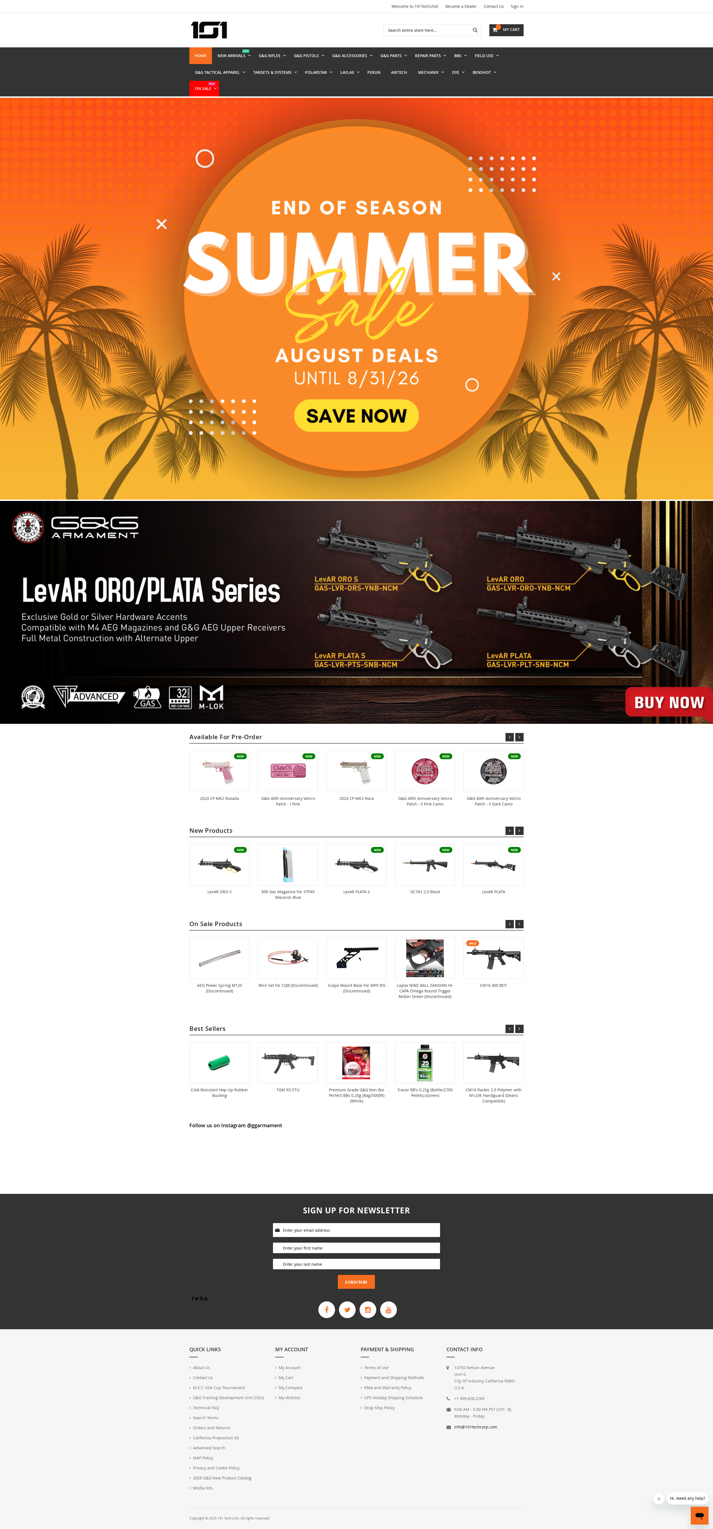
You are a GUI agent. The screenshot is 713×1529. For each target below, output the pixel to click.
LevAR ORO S (219, 891)
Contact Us (494, 6)
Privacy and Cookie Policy (216, 1467)
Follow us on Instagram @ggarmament (235, 1125)
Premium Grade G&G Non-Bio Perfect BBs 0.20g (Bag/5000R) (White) (356, 1095)
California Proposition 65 (216, 1437)
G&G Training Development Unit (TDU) (228, 1397)
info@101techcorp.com (475, 1427)
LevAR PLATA (493, 891)
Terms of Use (376, 1367)
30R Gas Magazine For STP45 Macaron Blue (288, 894)
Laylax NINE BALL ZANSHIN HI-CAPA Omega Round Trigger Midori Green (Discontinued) (425, 991)
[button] (359, 700)
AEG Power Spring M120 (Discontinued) (219, 988)
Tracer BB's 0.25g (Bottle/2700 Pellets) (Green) (425, 1092)
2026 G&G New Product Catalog (222, 1478)
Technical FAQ (206, 1407)
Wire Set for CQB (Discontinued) (288, 985)
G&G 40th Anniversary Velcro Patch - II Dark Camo (494, 801)
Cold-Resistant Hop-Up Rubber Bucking (219, 1092)
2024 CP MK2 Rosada (219, 798)
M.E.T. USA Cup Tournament (219, 1387)
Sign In (517, 6)
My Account (290, 1367)
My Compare (290, 1387)
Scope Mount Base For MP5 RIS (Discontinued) (356, 988)
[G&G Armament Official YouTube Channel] (388, 1309)
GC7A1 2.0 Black (425, 891)
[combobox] (432, 30)
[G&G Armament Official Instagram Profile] (368, 1309)
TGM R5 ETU (288, 1089)
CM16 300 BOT (493, 985)
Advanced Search (209, 1447)
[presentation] (18, 612)
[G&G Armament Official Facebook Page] (326, 1309)
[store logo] (208, 30)
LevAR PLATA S (356, 891)
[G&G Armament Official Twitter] (347, 1309)
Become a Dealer (461, 6)
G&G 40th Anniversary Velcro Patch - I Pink (288, 801)
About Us (201, 1367)
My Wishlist (289, 1397)
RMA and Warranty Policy (387, 1387)
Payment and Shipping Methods (394, 1377)
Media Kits (203, 1488)
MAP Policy (203, 1457)
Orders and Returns (211, 1427)
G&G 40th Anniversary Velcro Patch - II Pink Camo (425, 801)
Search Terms (205, 1417)
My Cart (286, 1377)
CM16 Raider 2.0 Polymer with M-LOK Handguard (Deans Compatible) (494, 1095)
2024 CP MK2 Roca (357, 798)
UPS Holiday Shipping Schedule (393, 1397)
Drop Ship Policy (379, 1407)
